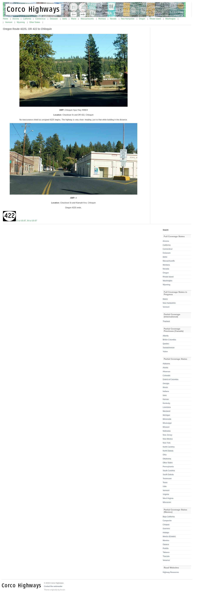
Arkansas (166, 372)
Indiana (166, 391)
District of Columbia (170, 379)
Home (6, 19)
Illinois (165, 387)
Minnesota (167, 419)
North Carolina (169, 447)
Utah (165, 486)
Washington (170, 19)
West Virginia (168, 498)
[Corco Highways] (94, 16)
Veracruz (166, 560)
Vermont (9, 22)
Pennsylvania (168, 467)
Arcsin (62, 590)
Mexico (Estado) (169, 536)
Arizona (16, 19)
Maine (74, 19)
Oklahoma (167, 459)
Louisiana (167, 407)
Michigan (166, 415)
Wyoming (21, 22)
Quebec (166, 344)
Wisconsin (167, 502)
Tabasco (166, 552)
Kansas (166, 399)
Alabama (166, 364)
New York (166, 443)
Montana (102, 19)
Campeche (167, 521)
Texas (165, 482)
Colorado (166, 375)
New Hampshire (128, 19)
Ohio (165, 455)
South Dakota (168, 475)
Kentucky (166, 403)
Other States (35, 22)
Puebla (165, 548)
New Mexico (168, 439)
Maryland (166, 411)
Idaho (65, 19)
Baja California (169, 517)
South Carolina (169, 471)
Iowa (165, 395)
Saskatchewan (169, 348)
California (27, 19)
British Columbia (169, 340)
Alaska (165, 368)
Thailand (166, 321)
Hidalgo (166, 533)
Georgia (166, 383)
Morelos (166, 540)
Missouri (166, 427)
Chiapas (166, 525)
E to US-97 (21, 221)
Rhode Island (155, 19)
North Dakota (168, 451)
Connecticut (40, 19)
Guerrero (166, 529)
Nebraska (167, 431)
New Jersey (167, 435)
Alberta (165, 336)
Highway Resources (171, 572)
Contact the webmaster (53, 586)
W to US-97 (32, 221)
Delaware (54, 19)
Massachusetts (87, 19)
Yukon (165, 352)
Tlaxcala (166, 556)
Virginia (166, 494)
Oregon (142, 19)
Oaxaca (166, 544)
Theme (47, 590)
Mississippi (167, 423)
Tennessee (167, 479)
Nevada (113, 19)
